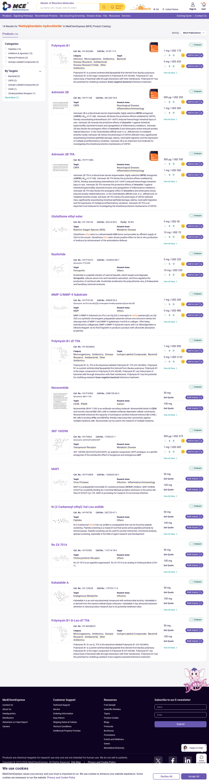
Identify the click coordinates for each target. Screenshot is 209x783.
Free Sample (110, 705)
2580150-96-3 (112, 393)
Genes (107, 743)
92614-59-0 (111, 222)
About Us (6, 709)
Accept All (193, 776)
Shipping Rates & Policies (65, 722)
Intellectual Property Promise (66, 730)
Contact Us (7, 705)
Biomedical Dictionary (114, 748)
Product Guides (111, 718)
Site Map (76, 762)
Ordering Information (63, 713)
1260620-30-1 (112, 474)
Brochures (109, 730)
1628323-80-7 (112, 260)
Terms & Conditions (62, 726)
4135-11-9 (111, 51)
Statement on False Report (15, 722)
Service (56, 709)
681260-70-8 (111, 98)
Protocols (108, 726)
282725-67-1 (111, 512)
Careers (6, 726)
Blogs (106, 722)
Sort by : (176, 33)
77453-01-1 (110, 437)
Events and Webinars (114, 739)
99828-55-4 (111, 300)
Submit (181, 724)
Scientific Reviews (112, 709)
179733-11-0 (112, 588)
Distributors (8, 718)
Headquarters (9, 713)
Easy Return (59, 718)
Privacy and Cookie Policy (102, 762)
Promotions (109, 735)
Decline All (166, 776)
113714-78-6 (111, 550)
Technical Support (61, 705)
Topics (107, 713)
